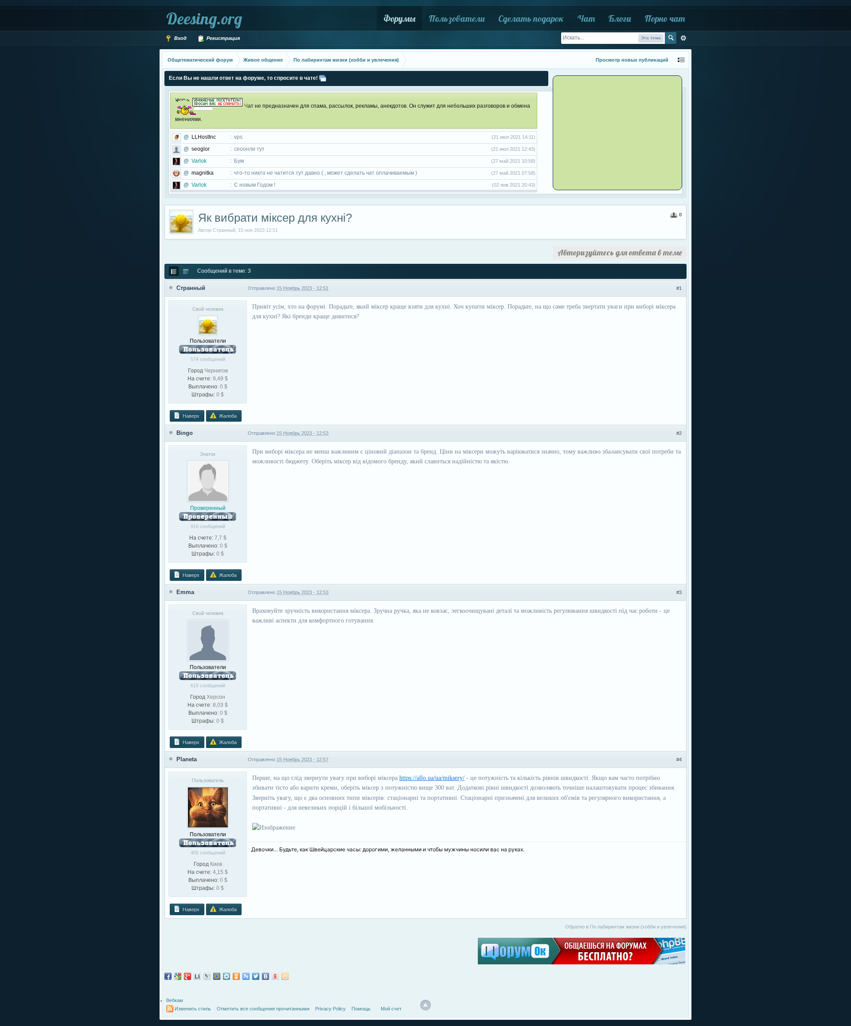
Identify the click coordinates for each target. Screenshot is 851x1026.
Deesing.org (204, 18)
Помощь (361, 1008)
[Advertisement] (609, 132)
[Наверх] (425, 1005)
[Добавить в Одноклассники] (236, 976)
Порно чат (664, 18)
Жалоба (227, 416)
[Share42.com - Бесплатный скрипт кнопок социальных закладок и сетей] (285, 976)
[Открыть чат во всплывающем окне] (322, 78)
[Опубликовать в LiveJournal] (207, 976)
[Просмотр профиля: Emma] (208, 640)
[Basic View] (186, 271)
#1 (679, 288)
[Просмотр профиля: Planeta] (208, 807)
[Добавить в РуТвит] (246, 976)
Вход (180, 38)
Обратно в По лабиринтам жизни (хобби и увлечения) (626, 926)
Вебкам (174, 1000)
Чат (586, 18)
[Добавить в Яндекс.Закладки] (275, 976)
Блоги (619, 18)
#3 (679, 592)
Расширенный (683, 38)
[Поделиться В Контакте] (265, 976)
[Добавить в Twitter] (255, 976)
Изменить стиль (193, 1008)
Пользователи (457, 18)
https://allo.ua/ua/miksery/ (432, 778)
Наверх (190, 416)
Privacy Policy (330, 1008)
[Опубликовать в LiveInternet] (197, 976)
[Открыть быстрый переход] (681, 60)
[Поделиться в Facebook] (168, 976)
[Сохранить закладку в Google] (177, 976)
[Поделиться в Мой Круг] (226, 976)
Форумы (399, 18)
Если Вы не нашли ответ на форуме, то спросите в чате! (243, 78)
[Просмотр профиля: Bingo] (208, 481)
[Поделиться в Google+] (187, 976)
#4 (679, 759)
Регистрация (222, 38)
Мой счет (391, 1008)
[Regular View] (174, 271)
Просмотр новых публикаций (632, 60)
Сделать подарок (531, 18)
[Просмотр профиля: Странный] (208, 324)
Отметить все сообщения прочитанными (263, 1008)
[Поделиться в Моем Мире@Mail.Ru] (216, 976)
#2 (679, 433)
